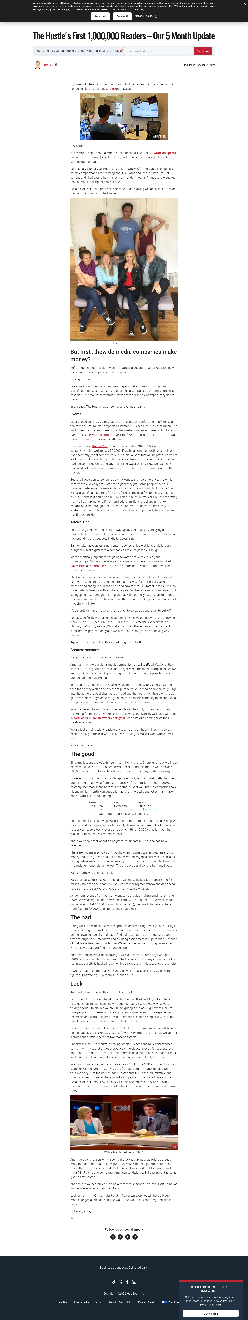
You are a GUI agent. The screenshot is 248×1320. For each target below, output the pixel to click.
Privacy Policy (81, 1302)
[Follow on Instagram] (135, 1237)
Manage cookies (144, 16)
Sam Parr (48, 64)
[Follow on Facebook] (127, 1237)
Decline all (122, 16)
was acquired (100, 435)
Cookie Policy (137, 9)
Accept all (100, 16)
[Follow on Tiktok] (113, 1237)
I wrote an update (164, 153)
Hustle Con (99, 446)
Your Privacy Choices (179, 1302)
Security (99, 1302)
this (112, 89)
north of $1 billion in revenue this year (99, 718)
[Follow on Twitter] (120, 1237)
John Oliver (99, 566)
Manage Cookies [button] (147, 1302)
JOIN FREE (211, 1313)
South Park (78, 566)
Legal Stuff (63, 1302)
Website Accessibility (121, 1302)
